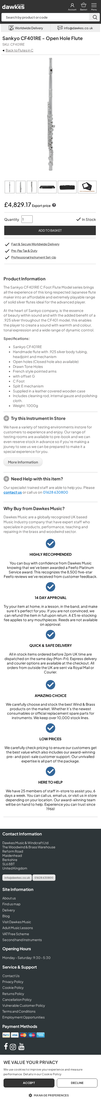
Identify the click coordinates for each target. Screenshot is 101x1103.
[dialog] (50, 1079)
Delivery (8, 910)
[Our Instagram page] (13, 1049)
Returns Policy (13, 993)
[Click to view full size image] (10, 191)
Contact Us (10, 976)
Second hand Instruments (22, 940)
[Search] (94, 17)
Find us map (11, 904)
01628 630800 (55, 492)
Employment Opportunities (23, 1017)
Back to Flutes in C (19, 50)
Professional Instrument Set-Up (33, 257)
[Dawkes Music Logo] (12, 5)
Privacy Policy (12, 981)
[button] (50, 1095)
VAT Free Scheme (15, 934)
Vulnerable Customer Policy (23, 1005)
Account (72, 9)
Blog (6, 916)
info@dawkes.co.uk (17, 877)
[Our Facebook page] (5, 1049)
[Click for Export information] (53, 205)
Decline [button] (77, 1083)
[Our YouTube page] (21, 1049)
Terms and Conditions (18, 1011)
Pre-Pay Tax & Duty (24, 251)
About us (9, 898)
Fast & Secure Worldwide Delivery (35, 244)
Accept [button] (29, 1083)
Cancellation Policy (17, 999)
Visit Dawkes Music (16, 922)
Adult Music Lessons (17, 928)
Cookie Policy (13, 987)
